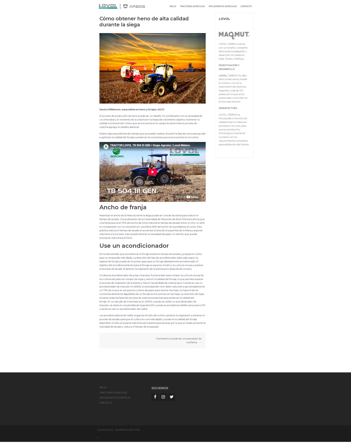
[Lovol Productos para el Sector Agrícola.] (122, 6)
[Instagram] (163, 397)
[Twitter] (171, 397)
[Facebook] (155, 397)
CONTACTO (246, 6)
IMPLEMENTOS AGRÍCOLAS (223, 6)
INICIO (172, 6)
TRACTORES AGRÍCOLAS (192, 6)
